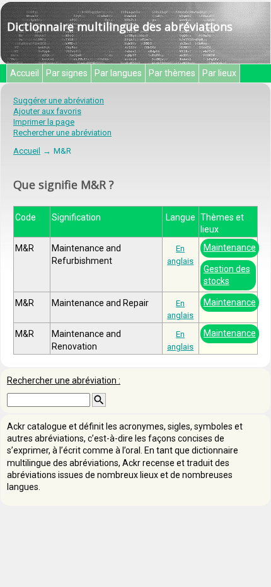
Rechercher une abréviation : (63, 380)
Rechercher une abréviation (62, 132)
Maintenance (230, 247)
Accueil (24, 73)
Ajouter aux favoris (47, 111)
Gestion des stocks (227, 275)
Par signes (67, 73)
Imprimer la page (43, 122)
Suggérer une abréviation (58, 100)
